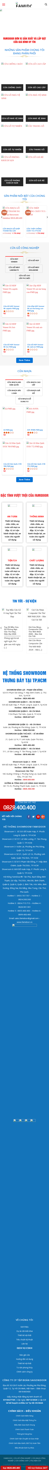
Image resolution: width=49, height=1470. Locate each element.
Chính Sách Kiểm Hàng (24, 1416)
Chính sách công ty (25, 1371)
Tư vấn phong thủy (24, 1367)
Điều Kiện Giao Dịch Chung (24, 1425)
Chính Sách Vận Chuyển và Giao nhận (24, 1438)
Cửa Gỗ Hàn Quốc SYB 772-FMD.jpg (36, 465)
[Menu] (3, 4)
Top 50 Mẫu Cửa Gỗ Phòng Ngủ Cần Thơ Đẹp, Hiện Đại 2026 (11, 630)
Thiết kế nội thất (24, 1335)
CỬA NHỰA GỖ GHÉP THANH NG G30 (11, 230)
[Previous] (2, 222)
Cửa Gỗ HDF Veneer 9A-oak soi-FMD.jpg (35, 346)
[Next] (47, 222)
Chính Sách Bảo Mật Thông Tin (24, 1420)
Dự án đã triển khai (24, 1331)
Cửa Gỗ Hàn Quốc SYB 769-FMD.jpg (12, 465)
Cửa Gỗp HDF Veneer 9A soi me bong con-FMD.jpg (35, 308)
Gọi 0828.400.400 (11, 1467)
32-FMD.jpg (8, 430)
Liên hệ (24, 1343)
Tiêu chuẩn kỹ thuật (24, 1339)
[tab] (14, 260)
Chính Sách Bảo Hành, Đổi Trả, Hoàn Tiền (24, 1443)
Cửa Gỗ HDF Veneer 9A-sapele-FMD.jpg (11, 307)
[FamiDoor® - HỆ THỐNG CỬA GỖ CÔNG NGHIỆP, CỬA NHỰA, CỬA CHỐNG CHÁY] (24, 4)
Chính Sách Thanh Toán (24, 1429)
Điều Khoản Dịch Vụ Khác (24, 1448)
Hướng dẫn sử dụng (24, 1359)
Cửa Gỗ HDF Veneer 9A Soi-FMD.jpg (11, 346)
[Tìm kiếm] (46, 4)
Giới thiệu (24, 1327)
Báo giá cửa (24, 1355)
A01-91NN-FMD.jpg (35, 430)
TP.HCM (34, 865)
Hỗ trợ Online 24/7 (37, 1467)
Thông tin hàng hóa (24, 1434)
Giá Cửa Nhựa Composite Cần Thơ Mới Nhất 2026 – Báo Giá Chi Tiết (35, 631)
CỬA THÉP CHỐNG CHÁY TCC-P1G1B (34, 230)
